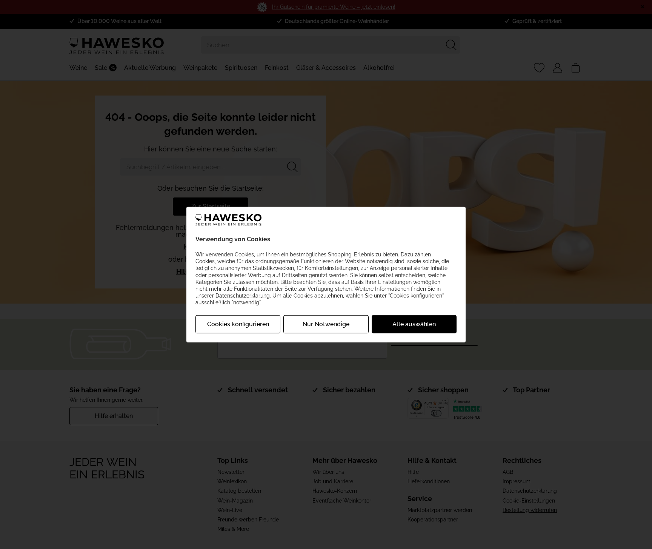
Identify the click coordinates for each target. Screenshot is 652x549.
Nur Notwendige (326, 323)
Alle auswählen (414, 323)
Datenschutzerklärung (242, 296)
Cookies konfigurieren (238, 323)
